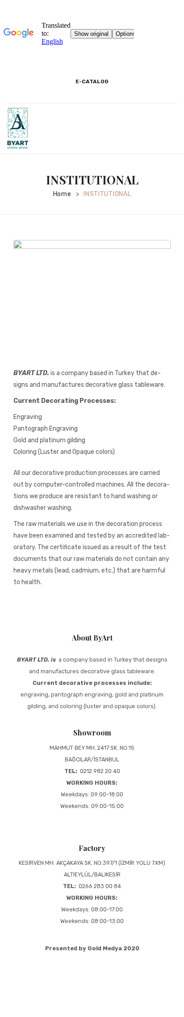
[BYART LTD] (18, 128)
